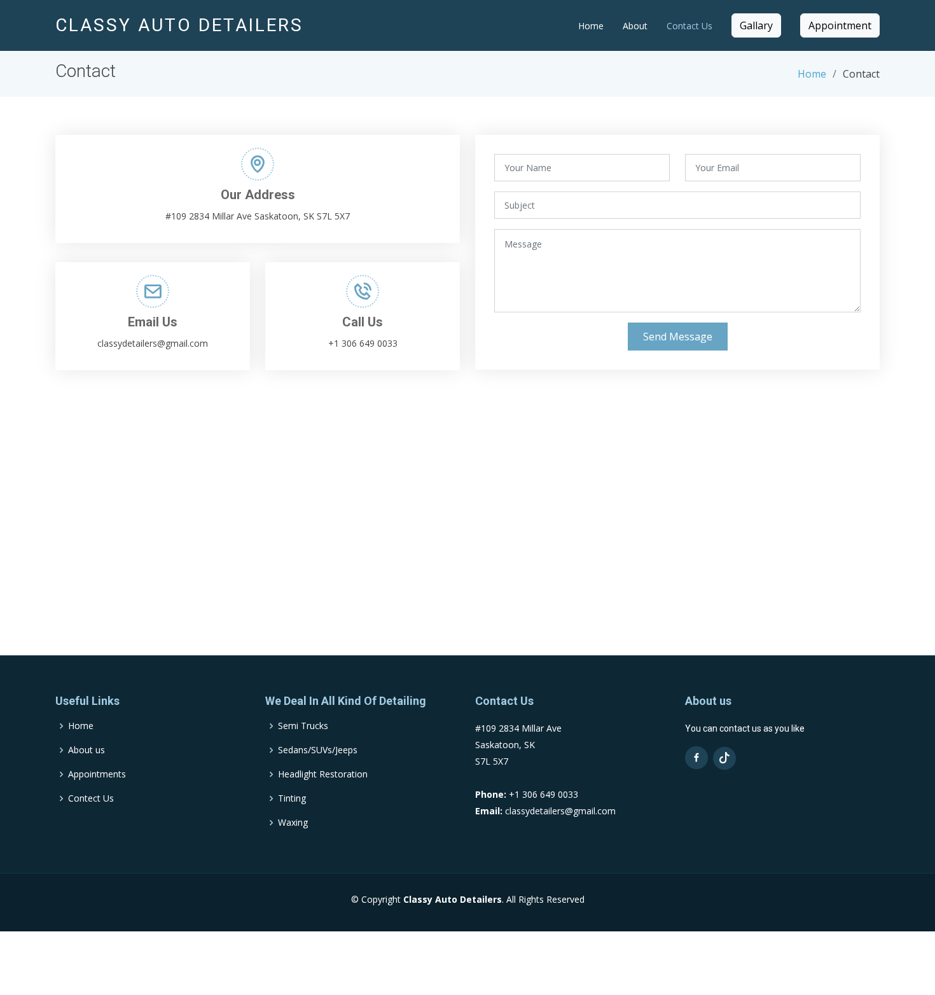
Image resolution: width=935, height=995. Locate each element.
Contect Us (91, 798)
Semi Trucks (303, 725)
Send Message (677, 337)
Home (591, 26)
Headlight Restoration (323, 774)
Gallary (756, 25)
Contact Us (689, 26)
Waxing (293, 822)
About (635, 26)
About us (86, 750)
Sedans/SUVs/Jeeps (317, 750)
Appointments (97, 774)
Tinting (292, 798)
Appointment (839, 25)
